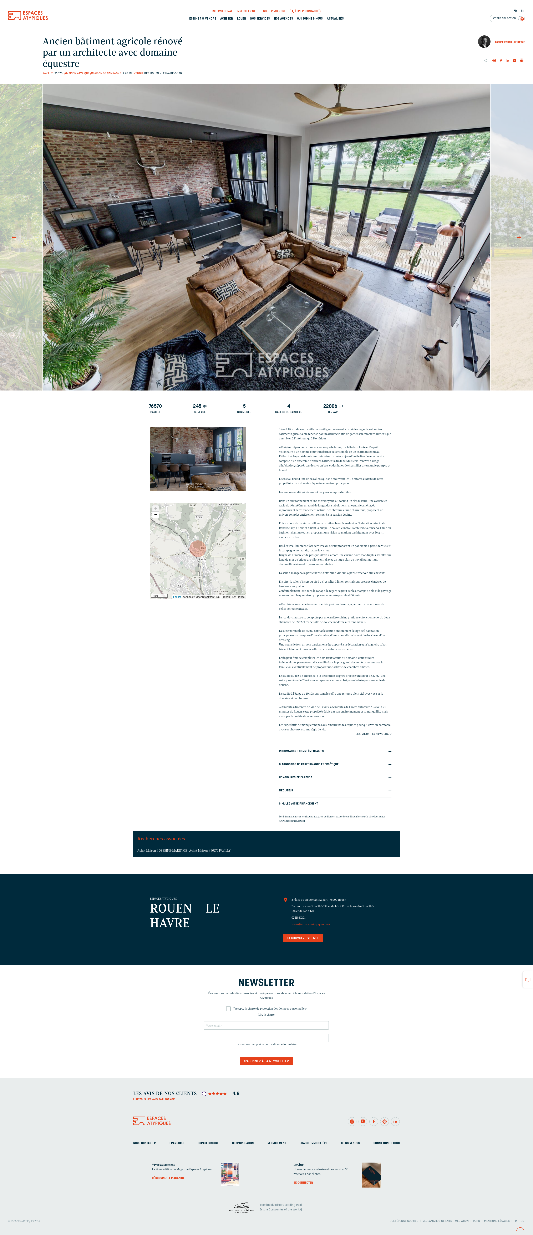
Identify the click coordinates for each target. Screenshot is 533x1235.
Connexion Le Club (387, 1143)
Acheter (226, 18)
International (222, 11)
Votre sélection (508, 18)
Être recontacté (307, 11)
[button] (197, 548)
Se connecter (303, 1182)
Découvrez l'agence (303, 938)
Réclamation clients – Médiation (445, 1221)
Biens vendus (350, 1143)
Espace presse (208, 1143)
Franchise (176, 1143)
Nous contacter (144, 1143)
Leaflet (177, 596)
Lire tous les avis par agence (154, 1099)
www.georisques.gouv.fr (292, 820)
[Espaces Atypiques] (28, 19)
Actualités (335, 18)
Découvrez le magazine (168, 1178)
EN (522, 10)
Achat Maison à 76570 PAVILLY (210, 850)
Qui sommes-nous (310, 18)
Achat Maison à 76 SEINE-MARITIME (162, 850)
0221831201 (298, 917)
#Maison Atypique (77, 73)
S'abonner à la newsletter (266, 1061)
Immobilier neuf (248, 11)
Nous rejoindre (274, 11)
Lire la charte (266, 1014)
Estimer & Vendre (202, 18)
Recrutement (277, 1143)
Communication (243, 1143)
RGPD (476, 1221)
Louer (241, 18)
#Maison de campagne (105, 73)
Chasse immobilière (314, 1143)
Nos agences (283, 18)
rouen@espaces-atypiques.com (310, 924)
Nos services (260, 18)
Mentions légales (497, 1221)
